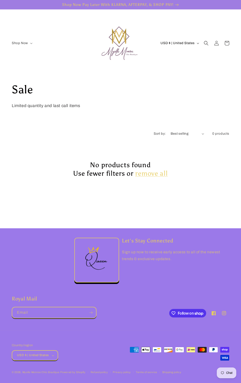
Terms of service (146, 372)
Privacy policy (122, 372)
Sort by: (160, 133)
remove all (151, 173)
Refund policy (99, 372)
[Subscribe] (91, 312)
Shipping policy (171, 372)
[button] (21, 43)
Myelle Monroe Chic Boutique (41, 372)
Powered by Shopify (73, 372)
